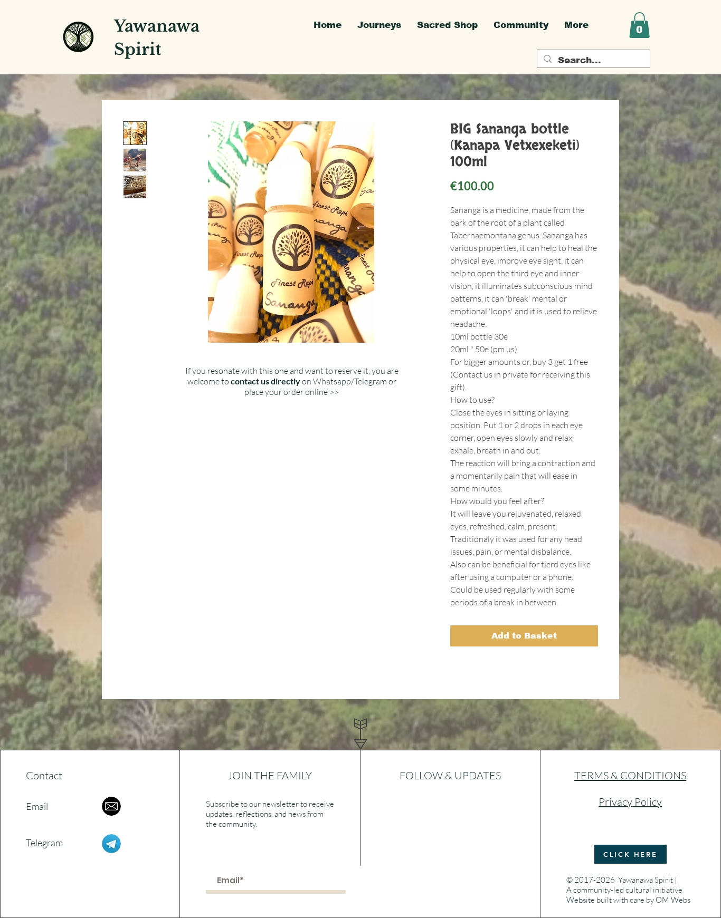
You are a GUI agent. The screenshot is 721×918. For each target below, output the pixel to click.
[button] (639, 25)
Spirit (137, 49)
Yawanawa (157, 26)
